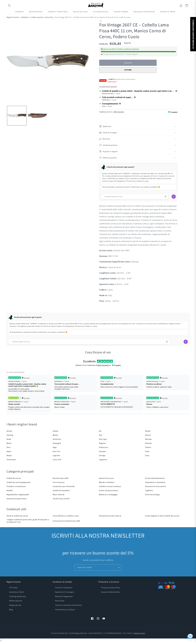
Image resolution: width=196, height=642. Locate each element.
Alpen (9, 451)
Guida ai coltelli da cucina (17, 516)
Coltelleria (25, 17)
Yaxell (9, 439)
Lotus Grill (57, 459)
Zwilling (10, 435)
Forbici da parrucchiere (108, 490)
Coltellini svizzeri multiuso (110, 486)
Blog (11, 609)
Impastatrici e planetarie (155, 482)
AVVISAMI (127, 70)
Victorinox (57, 439)
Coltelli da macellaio (61, 490)
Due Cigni (103, 439)
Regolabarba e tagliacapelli (18, 494)
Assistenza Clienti (16, 592)
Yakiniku (148, 443)
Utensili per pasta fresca (17, 498)
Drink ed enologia (152, 494)
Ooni (9, 447)
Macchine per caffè (60, 478)
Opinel (148, 435)
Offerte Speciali (15, 601)
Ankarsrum (103, 447)
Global (55, 431)
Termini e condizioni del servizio (68, 605)
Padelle (10, 490)
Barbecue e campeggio (108, 494)
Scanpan (102, 451)
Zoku (147, 455)
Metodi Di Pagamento (64, 596)
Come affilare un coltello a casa (66, 516)
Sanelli (9, 431)
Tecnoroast (11, 459)
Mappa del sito (15, 605)
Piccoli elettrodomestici (155, 478)
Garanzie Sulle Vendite (110, 592)
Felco (147, 451)
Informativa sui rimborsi (65, 609)
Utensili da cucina (106, 478)
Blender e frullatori (107, 482)
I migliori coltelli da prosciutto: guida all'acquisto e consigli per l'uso (28, 520)
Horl (100, 435)
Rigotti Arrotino (13, 17)
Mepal (9, 455)
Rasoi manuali (59, 494)
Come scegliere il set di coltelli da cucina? (162, 516)
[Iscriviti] (118, 567)
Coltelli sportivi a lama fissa (42, 17)
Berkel (55, 435)
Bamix (9, 443)
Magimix (102, 443)
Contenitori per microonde (64, 486)
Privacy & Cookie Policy (110, 587)
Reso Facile (59, 601)
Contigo (102, 455)
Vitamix (148, 447)
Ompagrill (57, 443)
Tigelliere (149, 490)
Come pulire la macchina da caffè (66, 521)
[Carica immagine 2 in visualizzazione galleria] (37, 115)
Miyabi (148, 431)
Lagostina (103, 459)
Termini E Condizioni (63, 587)
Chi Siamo (13, 587)
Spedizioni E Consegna (64, 592)
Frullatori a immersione (16, 486)
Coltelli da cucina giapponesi (19, 482)
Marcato (148, 439)
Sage (55, 447)
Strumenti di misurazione (155, 486)
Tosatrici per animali (61, 498)
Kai (100, 431)
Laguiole (56, 455)
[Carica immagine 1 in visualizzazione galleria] (16, 115)
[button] (9, 5)
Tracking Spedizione (17, 596)
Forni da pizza (58, 482)
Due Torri (56, 451)
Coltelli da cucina (14, 478)
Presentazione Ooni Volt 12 (110, 516)
